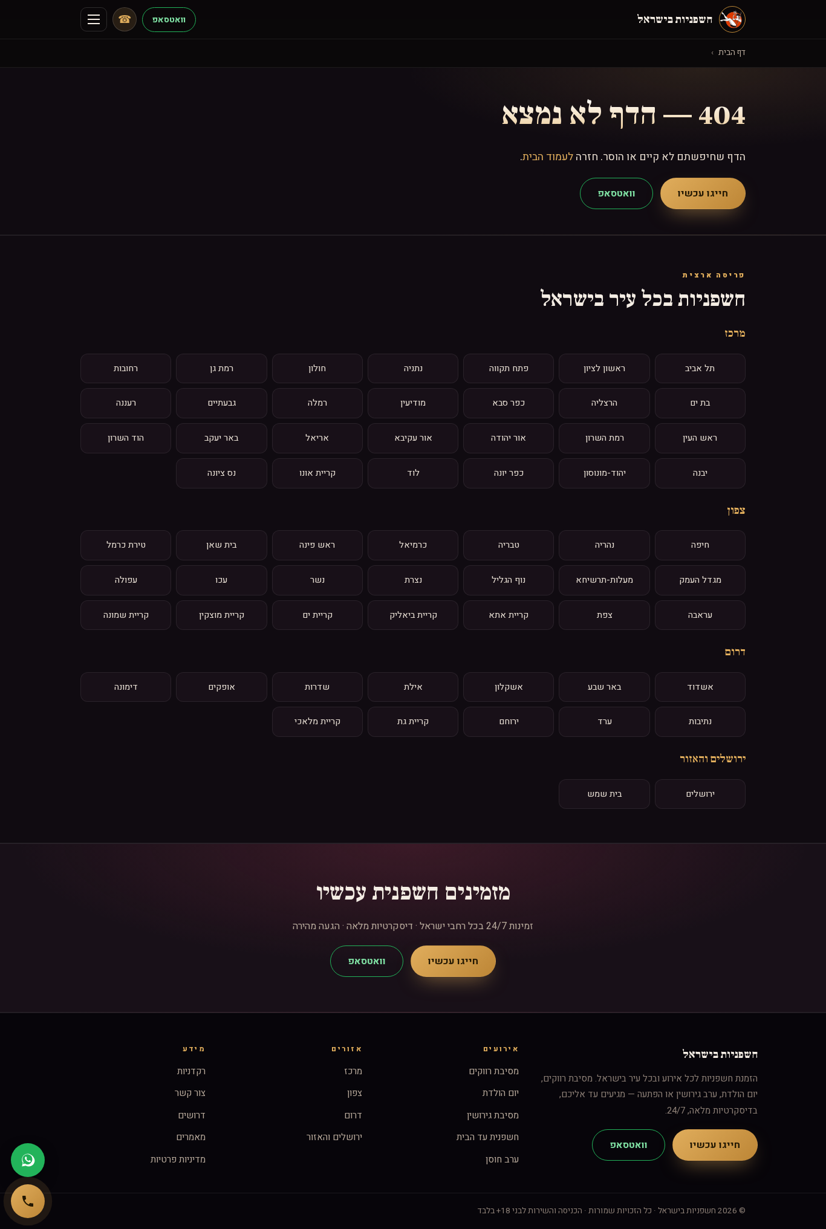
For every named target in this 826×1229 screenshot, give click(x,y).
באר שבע (604, 687)
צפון (736, 510)
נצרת (413, 580)
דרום (735, 651)
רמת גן (221, 368)
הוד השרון (126, 438)
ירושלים (700, 794)
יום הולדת (501, 1093)
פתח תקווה (508, 368)
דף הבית (732, 53)
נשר (317, 580)
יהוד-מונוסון (605, 473)
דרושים (192, 1115)
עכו (221, 580)
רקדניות (191, 1071)
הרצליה (604, 403)
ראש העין (700, 438)
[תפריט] (93, 19)
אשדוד (700, 687)
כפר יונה (509, 473)
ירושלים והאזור (713, 758)
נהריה (604, 545)
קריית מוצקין (221, 615)
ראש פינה (317, 545)
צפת (605, 615)
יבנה (700, 473)
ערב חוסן (502, 1159)
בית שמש (604, 794)
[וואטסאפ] (28, 1160)
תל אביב (700, 368)
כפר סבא (508, 403)
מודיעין (413, 403)
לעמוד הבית (547, 156)
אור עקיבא (413, 438)
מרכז (735, 333)
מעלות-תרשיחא (604, 580)
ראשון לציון (604, 368)
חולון (317, 368)
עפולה (126, 580)
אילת (413, 687)
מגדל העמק (700, 580)
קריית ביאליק (413, 615)
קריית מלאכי (317, 721)
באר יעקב (221, 438)
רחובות (126, 368)
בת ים (700, 403)
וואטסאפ (169, 19)
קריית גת (413, 721)
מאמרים (191, 1137)
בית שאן (221, 545)
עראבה (700, 615)
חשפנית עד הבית (488, 1137)
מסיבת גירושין (493, 1115)
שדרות (317, 687)
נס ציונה (221, 473)
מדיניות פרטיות (178, 1159)
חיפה (700, 545)
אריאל (317, 438)
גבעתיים (221, 403)
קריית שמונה (126, 615)
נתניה (413, 368)
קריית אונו (317, 473)
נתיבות (700, 721)
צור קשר (190, 1093)
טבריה (508, 545)
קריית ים (317, 615)
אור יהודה (508, 438)
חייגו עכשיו (703, 193)
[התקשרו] (28, 1201)
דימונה (126, 687)
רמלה (317, 403)
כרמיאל (413, 545)
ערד (604, 721)
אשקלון (509, 687)
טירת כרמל (126, 545)
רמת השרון (604, 438)
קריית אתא (508, 615)
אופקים (221, 687)
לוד (413, 473)
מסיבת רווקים (494, 1071)
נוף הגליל (508, 580)
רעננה (126, 403)
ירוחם (509, 721)
